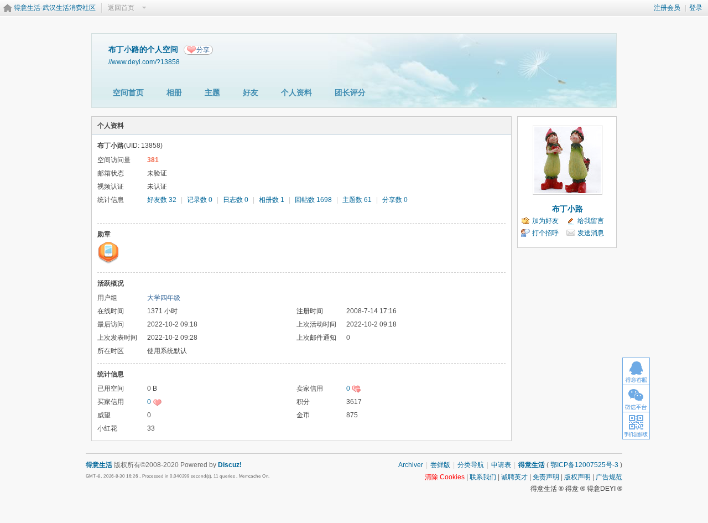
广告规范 (609, 477)
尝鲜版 (440, 465)
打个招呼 (545, 233)
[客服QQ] (636, 371)
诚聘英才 (514, 477)
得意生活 (531, 465)
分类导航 (470, 465)
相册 (174, 92)
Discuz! (230, 465)
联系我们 (483, 477)
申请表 (501, 465)
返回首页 (121, 8)
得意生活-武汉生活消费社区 (55, 8)
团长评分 (350, 92)
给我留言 (590, 221)
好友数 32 (161, 200)
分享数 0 (395, 200)
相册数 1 (271, 200)
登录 (695, 8)
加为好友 (545, 221)
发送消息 (590, 233)
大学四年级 (163, 298)
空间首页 (128, 92)
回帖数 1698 (313, 200)
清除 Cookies (445, 477)
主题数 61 (357, 200)
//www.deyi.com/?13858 (144, 61)
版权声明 (577, 477)
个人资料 (296, 92)
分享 (203, 50)
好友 (250, 92)
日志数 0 (235, 200)
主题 (212, 92)
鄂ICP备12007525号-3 (584, 465)
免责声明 (546, 477)
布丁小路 (567, 208)
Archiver (410, 465)
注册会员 (667, 8)
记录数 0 (199, 200)
